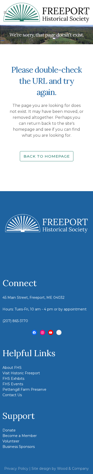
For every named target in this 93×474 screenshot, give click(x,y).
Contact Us (12, 395)
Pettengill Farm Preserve (24, 389)
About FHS (12, 367)
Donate (9, 430)
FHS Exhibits (13, 378)
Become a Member (19, 435)
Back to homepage (47, 156)
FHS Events (12, 384)
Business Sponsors (18, 446)
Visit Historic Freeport (21, 373)
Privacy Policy (16, 468)
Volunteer (10, 441)
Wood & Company (73, 468)
